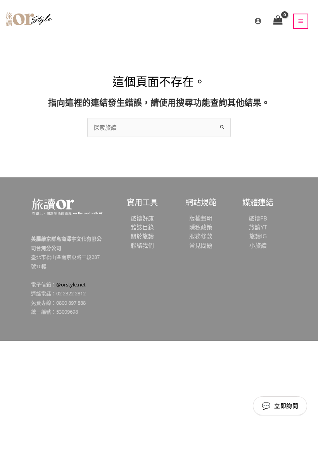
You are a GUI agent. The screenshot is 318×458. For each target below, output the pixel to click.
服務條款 (201, 236)
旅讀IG (258, 236)
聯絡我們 (142, 245)
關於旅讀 (142, 236)
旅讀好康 (142, 218)
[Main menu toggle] (300, 21)
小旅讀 (258, 245)
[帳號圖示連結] (257, 20)
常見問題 (201, 245)
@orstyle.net (71, 284)
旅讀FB (258, 218)
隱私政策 (201, 227)
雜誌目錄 (142, 227)
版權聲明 (201, 218)
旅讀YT (258, 227)
